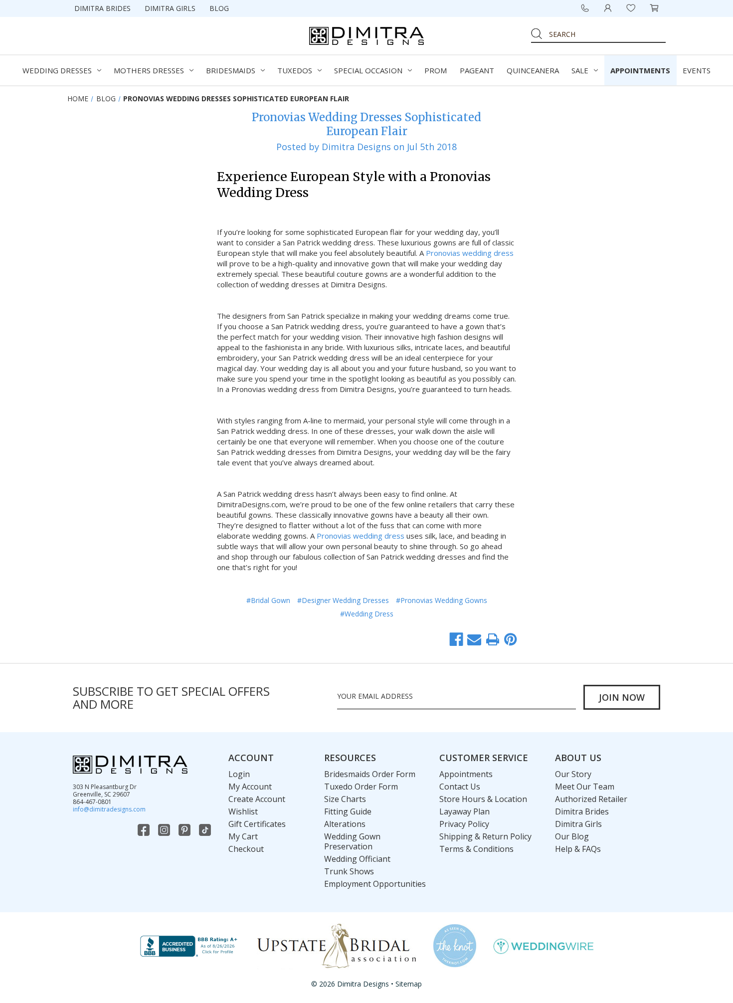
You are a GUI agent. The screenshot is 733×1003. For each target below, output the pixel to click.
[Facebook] (456, 639)
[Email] (474, 639)
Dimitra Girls (170, 8)
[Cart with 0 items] (654, 7)
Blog (219, 8)
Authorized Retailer (591, 799)
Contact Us (459, 786)
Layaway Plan (464, 811)
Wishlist (243, 811)
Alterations (345, 823)
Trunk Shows (349, 871)
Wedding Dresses (57, 70)
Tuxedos (294, 70)
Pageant (477, 70)
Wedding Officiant (357, 858)
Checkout (246, 848)
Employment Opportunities (375, 883)
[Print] (493, 639)
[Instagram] (165, 830)
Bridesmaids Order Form (369, 774)
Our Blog (572, 836)
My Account (250, 786)
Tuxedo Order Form (361, 786)
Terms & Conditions (476, 848)
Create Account (256, 799)
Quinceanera (533, 70)
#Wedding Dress (366, 613)
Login (239, 774)
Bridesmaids (230, 70)
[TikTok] (206, 830)
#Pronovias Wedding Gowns (441, 600)
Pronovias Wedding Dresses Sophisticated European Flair (366, 124)
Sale (579, 70)
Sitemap (408, 984)
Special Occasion (368, 70)
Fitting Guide (347, 811)
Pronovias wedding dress (470, 253)
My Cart (243, 836)
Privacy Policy (464, 823)
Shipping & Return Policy (485, 836)
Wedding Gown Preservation (352, 841)
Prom (435, 70)
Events (697, 70)
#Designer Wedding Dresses (343, 600)
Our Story (573, 774)
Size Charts (345, 799)
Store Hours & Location (483, 799)
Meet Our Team (584, 786)
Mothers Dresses (149, 70)
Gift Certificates (257, 823)
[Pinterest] (511, 639)
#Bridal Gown (268, 600)
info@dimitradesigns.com (109, 809)
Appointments (640, 70)
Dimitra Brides (102, 8)
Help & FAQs (578, 848)
